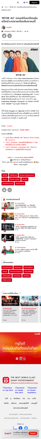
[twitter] (26, 428)
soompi (9, 126)
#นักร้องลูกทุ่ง (7, 276)
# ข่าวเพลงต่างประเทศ (29, 308)
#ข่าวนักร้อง (17, 276)
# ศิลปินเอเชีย (7, 308)
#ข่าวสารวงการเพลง (16, 271)
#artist (5, 179)
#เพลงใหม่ (26, 276)
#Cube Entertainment (27, 175)
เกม (28, 398)
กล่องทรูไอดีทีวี (24, 403)
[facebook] (20, 428)
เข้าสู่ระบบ (34, 2)
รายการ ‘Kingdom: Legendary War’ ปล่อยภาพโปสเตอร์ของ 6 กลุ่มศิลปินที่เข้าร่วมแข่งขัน (21, 148)
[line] (15, 428)
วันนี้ (6, 398)
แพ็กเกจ (14, 403)
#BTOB (5, 175)
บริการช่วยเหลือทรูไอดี (20, 408)
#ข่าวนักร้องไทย (7, 267)
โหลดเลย (32, 433)
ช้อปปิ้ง (6, 403)
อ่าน (6, 7)
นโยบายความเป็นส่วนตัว (11, 418)
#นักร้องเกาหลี (20, 183)
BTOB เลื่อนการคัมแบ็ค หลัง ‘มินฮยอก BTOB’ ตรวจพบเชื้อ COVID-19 (22, 138)
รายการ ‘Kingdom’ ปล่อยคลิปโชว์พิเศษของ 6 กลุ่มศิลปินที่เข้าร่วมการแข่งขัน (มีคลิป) (21, 143)
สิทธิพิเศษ (17, 398)
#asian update (15, 179)
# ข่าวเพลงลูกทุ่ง (20, 247)
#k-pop (24, 179)
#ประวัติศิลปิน (28, 271)
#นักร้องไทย (18, 267)
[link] (24, 130)
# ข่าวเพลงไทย (19, 203)
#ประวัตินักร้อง (28, 267)
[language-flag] (24, 2)
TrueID (6, 2)
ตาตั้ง (34, 398)
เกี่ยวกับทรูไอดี (13, 414)
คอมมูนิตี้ (34, 403)
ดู (10, 398)
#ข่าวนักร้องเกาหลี (8, 183)
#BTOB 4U (13, 175)
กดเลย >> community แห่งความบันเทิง (20, 157)
